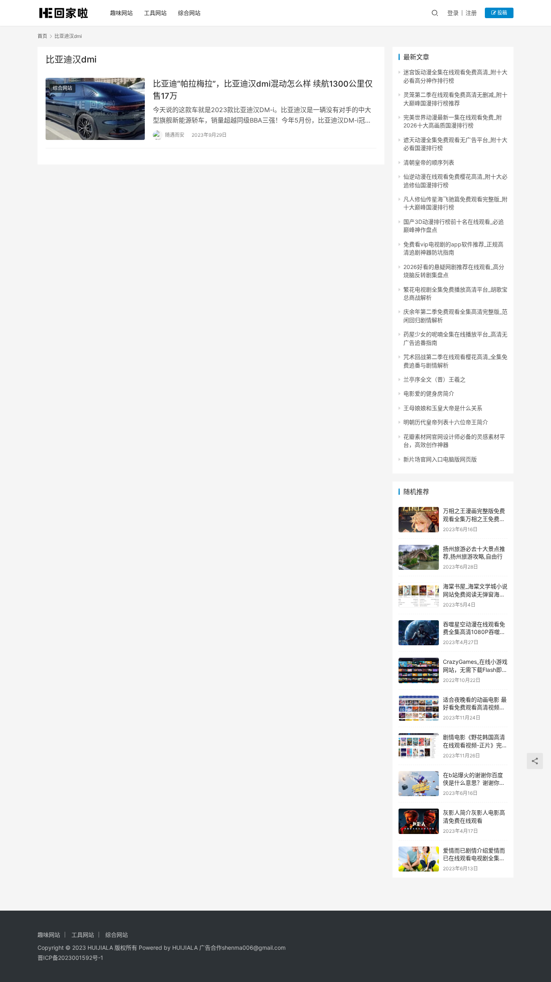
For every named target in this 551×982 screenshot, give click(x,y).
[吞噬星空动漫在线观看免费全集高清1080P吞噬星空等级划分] (419, 633)
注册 (471, 12)
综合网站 (189, 12)
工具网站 (155, 12)
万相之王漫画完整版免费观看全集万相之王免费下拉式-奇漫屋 (474, 518)
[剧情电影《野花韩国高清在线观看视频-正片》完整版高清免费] (419, 746)
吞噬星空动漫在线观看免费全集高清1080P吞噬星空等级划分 (474, 632)
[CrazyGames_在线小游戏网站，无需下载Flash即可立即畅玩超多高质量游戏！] (419, 670)
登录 (453, 12)
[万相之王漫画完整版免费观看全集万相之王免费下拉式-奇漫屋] (419, 519)
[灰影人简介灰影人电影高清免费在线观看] (419, 821)
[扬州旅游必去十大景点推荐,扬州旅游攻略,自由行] (419, 557)
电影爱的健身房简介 (428, 393)
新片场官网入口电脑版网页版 (440, 459)
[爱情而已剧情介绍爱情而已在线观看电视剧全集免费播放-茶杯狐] (419, 859)
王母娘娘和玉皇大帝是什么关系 (442, 407)
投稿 (501, 13)
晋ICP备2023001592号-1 (70, 957)
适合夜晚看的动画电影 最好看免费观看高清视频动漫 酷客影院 (475, 707)
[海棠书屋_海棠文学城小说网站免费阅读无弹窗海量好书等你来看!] (419, 595)
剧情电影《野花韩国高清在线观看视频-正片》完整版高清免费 (475, 745)
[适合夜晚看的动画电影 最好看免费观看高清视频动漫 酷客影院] (419, 708)
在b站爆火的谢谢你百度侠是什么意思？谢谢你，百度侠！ (474, 782)
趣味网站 (121, 12)
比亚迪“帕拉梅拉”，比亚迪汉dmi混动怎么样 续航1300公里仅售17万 (263, 89)
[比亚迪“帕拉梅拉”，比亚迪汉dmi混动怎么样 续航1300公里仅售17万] (95, 109)
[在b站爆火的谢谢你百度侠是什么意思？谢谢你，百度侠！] (419, 783)
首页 (42, 36)
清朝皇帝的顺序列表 (428, 162)
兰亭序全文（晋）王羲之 (434, 379)
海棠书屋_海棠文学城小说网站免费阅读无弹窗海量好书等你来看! (475, 594)
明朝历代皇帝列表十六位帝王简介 (445, 422)
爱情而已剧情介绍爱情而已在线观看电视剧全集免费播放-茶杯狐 (474, 858)
